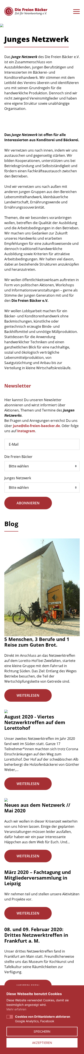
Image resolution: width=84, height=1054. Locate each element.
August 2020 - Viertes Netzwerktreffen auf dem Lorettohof (34, 722)
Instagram (26, 431)
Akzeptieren (42, 1043)
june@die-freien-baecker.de (36, 425)
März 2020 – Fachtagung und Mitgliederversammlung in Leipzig (37, 878)
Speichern (42, 1031)
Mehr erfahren (16, 1009)
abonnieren (28, 503)
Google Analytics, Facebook (42, 1019)
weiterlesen (28, 695)
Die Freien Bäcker (18, 456)
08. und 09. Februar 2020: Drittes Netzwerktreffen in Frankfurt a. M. (36, 935)
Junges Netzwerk (17, 478)
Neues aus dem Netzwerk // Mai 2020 (37, 808)
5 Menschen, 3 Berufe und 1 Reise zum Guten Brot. (36, 642)
